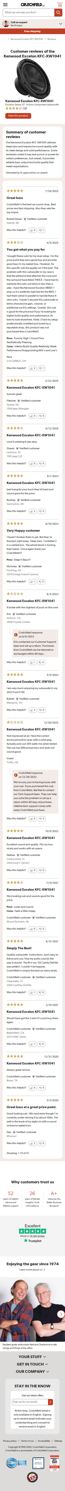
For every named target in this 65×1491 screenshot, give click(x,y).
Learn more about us (31, 1270)
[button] (32, 230)
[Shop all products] (5, 4)
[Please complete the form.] (50, 1402)
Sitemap (58, 1441)
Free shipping (32, 31)
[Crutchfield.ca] (33, 4)
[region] (32, 1314)
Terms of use (27, 1441)
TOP (58, 1489)
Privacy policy (10, 1441)
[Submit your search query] (58, 13)
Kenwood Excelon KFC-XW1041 (27, 39)
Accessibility (44, 1441)
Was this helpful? (16, 230)
